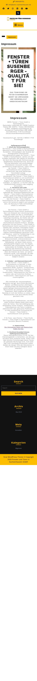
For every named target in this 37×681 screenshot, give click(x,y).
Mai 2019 (19, 412)
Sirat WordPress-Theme (13, 457)
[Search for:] (18, 388)
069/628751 (19, 1)
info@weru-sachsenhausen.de (20, 4)
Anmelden (18, 430)
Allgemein (18, 448)
